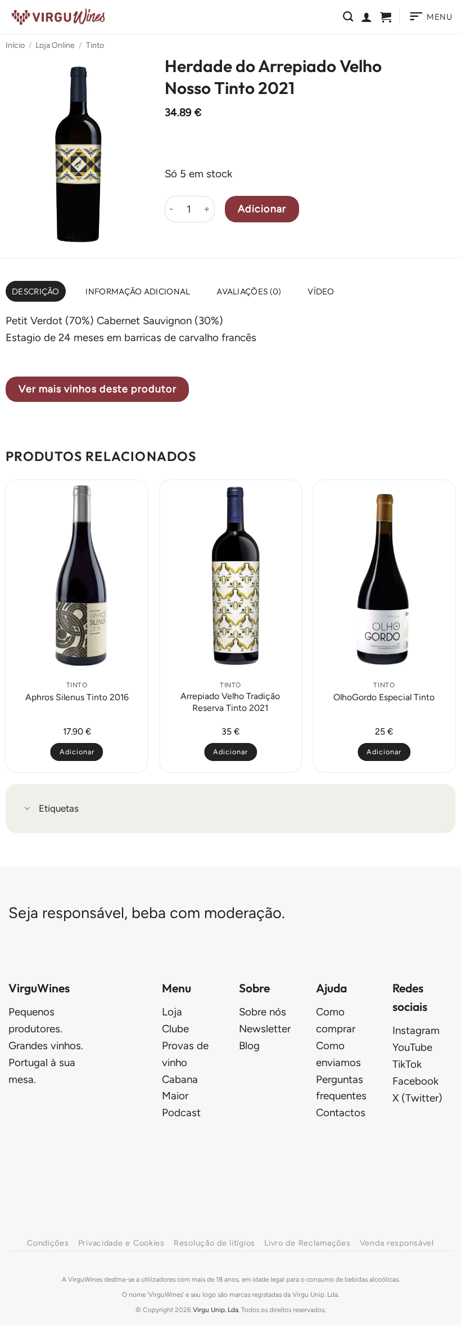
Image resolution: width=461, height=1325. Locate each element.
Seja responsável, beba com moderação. (146, 912)
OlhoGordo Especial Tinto (384, 697)
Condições (48, 1243)
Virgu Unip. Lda (215, 1310)
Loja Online (55, 45)
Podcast (181, 1112)
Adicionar (262, 209)
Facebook (415, 1081)
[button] (385, 17)
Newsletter (265, 1028)
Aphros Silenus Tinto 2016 (77, 697)
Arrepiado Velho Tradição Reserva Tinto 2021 (230, 702)
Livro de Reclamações (307, 1243)
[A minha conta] (366, 17)
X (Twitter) (417, 1097)
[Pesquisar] (348, 17)
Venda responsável (397, 1243)
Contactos (340, 1112)
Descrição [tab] (36, 291)
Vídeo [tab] (321, 291)
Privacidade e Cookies (121, 1243)
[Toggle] (27, 809)
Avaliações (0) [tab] (248, 291)
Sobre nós (262, 1011)
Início (15, 45)
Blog (249, 1045)
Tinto (95, 45)
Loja (172, 1011)
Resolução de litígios (214, 1243)
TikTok (407, 1064)
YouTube (412, 1047)
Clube (175, 1028)
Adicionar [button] (77, 751)
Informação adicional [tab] (137, 291)
